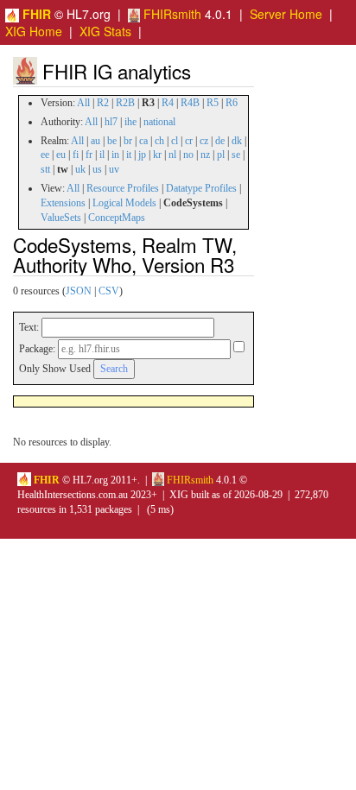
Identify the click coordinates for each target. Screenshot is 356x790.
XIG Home (33, 31)
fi (76, 155)
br (128, 141)
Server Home (286, 13)
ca (143, 141)
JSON (79, 291)
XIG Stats (105, 31)
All (83, 103)
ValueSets (61, 218)
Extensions (63, 203)
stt (45, 169)
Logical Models (124, 203)
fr (89, 155)
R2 (103, 103)
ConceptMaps (116, 218)
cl (174, 141)
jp (142, 155)
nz (205, 155)
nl (172, 155)
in (115, 155)
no (188, 155)
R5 (213, 103)
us (97, 169)
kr (157, 155)
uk (80, 169)
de (220, 141)
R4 (168, 103)
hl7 (111, 122)
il (102, 155)
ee (45, 155)
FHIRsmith (170, 13)
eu (61, 155)
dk (237, 141)
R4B (190, 103)
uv (114, 169)
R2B (125, 103)
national (159, 122)
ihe (130, 122)
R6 (232, 103)
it (128, 155)
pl (221, 155)
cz (204, 141)
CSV (109, 291)
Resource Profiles (122, 188)
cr (189, 141)
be (112, 141)
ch (159, 141)
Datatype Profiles (201, 188)
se (236, 155)
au (95, 141)
